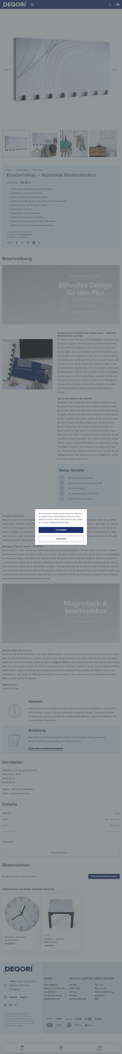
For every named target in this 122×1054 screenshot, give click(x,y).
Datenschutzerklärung (59, 522)
